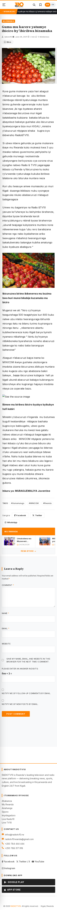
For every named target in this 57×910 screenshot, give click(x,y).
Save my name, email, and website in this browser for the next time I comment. (28, 660)
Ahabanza (7, 801)
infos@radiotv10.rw (14, 834)
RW (47, 5)
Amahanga (7, 808)
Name (5, 613)
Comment (8, 585)
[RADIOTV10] (19, 4)
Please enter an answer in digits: (20, 669)
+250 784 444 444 (14, 843)
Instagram (9, 868)
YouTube (39, 861)
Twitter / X (24, 861)
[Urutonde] (4, 4)
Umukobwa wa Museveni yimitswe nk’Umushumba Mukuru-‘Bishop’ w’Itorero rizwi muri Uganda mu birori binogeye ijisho (25, 540)
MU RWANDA (8, 21)
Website (6, 644)
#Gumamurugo (17, 503)
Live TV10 (7, 822)
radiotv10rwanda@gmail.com (19, 839)
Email (5, 628)
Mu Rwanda (8, 804)
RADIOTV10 (15, 906)
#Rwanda (47, 503)
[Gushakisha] (34, 5)
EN (53, 5)
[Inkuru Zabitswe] (40, 5)
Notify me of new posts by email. (20, 704)
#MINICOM (34, 503)
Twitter (38, 515)
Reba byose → (28, 551)
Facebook (21, 515)
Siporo (5, 811)
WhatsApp (12, 522)
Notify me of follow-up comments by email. (26, 693)
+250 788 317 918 (14, 848)
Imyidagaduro (9, 815)
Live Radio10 (8, 819)
